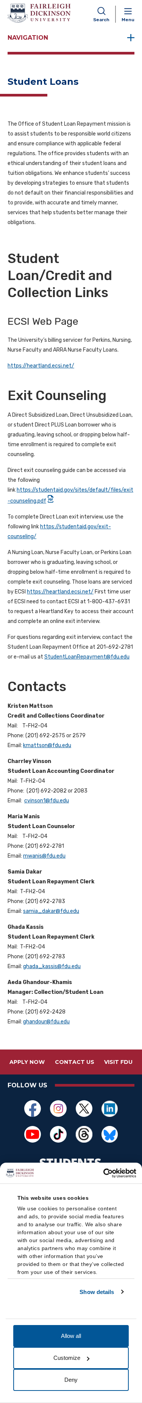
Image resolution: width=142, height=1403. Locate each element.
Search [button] (101, 19)
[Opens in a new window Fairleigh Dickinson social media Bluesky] (109, 1134)
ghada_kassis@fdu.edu (52, 966)
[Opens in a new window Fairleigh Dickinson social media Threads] (84, 1134)
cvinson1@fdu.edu (46, 800)
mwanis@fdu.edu (44, 856)
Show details (97, 1292)
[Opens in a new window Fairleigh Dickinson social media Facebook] (32, 1108)
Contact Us (74, 1062)
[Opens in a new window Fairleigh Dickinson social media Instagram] (58, 1108)
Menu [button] (128, 19)
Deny (71, 1380)
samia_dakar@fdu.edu (51, 911)
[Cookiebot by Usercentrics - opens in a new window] (103, 1173)
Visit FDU (118, 1062)
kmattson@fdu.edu (47, 745)
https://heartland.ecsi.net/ (41, 366)
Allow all (71, 1336)
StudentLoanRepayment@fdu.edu (87, 657)
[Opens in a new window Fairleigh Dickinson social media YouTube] (32, 1134)
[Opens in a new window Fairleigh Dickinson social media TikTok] (58, 1134)
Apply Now (27, 1062)
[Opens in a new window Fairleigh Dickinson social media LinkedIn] (109, 1108)
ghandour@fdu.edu (46, 1021)
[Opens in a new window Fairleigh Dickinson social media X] (84, 1108)
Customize (66, 1358)
